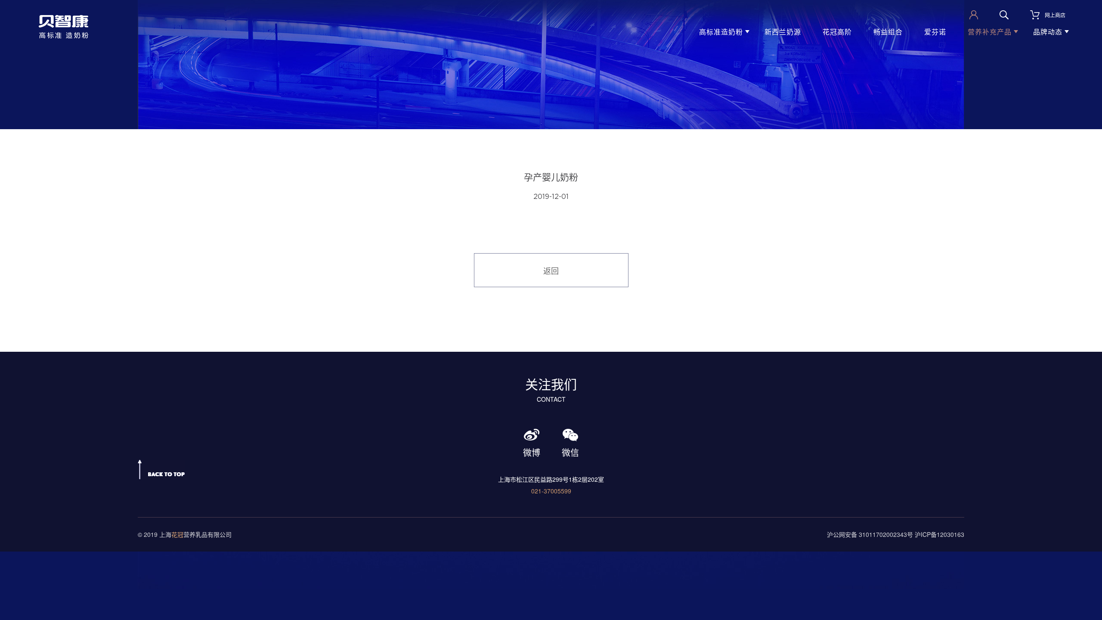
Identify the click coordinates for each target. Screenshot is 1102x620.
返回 (551, 270)
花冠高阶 (837, 32)
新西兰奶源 (783, 32)
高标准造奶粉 (721, 32)
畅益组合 (888, 32)
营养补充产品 (990, 32)
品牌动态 (1047, 32)
